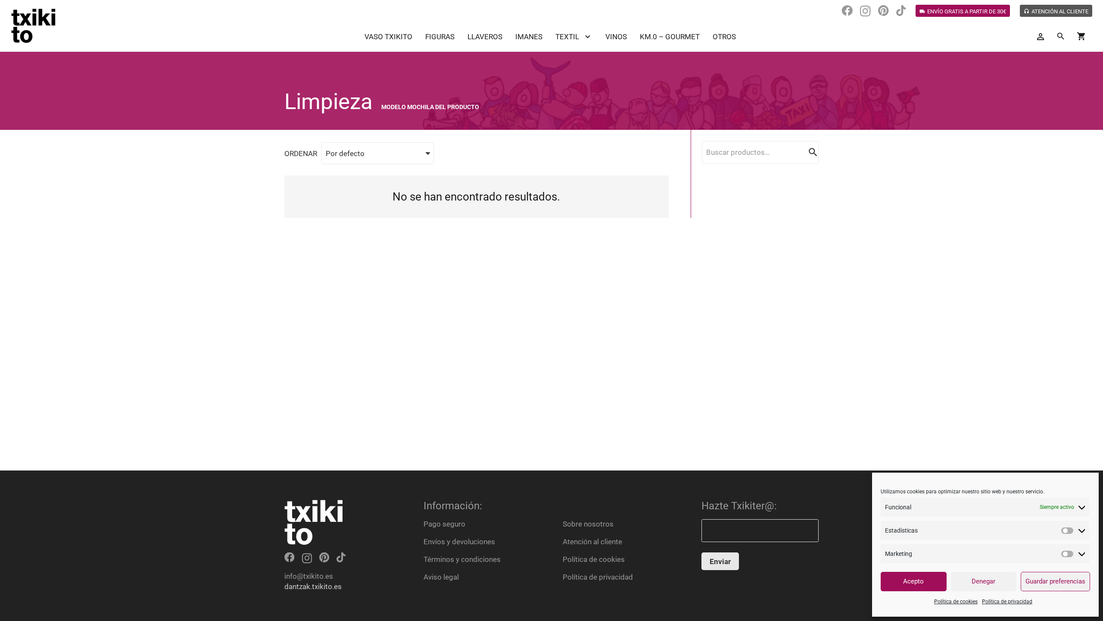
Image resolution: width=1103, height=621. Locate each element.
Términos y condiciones (462, 559)
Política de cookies (956, 602)
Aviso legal (441, 577)
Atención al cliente (592, 541)
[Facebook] (847, 10)
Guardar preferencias (1055, 581)
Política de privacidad (1007, 602)
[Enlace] (33, 26)
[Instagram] (865, 11)
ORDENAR (300, 153)
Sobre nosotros (588, 524)
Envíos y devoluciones (459, 541)
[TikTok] (901, 10)
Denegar (983, 581)
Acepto (913, 581)
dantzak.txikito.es (313, 586)
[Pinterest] (883, 10)
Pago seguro (444, 524)
